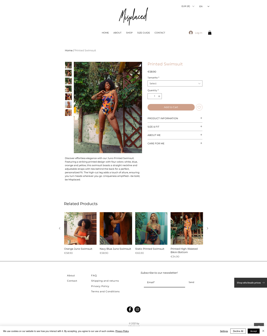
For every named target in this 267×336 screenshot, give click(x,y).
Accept (253, 331)
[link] (210, 32)
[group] (133, 235)
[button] (188, 6)
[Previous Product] (59, 228)
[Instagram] (137, 309)
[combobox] (175, 83)
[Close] (263, 331)
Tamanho (153, 77)
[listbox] (188, 6)
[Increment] (159, 96)
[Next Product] (207, 228)
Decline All (238, 331)
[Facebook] (130, 309)
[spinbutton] (154, 96)
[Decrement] (150, 96)
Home (69, 50)
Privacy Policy (122, 331)
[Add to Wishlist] (199, 107)
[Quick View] (80, 228)
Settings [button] (224, 331)
